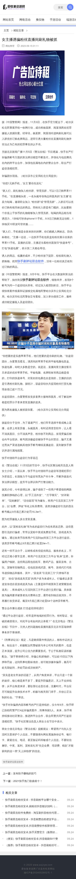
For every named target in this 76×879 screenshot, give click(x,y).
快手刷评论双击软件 (30, 261)
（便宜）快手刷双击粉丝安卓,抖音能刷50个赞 (31, 838)
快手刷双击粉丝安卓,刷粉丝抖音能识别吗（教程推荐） (32, 806)
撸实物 (40, 19)
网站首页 (8, 19)
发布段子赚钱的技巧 (24, 773)
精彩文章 (18, 30)
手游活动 (55, 19)
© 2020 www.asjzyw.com (38, 864)
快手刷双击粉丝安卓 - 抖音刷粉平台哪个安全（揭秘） (32, 799)
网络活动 (24, 19)
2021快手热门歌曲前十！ (27, 781)
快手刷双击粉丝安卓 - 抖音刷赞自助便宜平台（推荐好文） (32, 819)
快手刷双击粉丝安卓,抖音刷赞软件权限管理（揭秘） (32, 825)
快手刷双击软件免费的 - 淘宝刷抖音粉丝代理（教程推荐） (32, 812)
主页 (6, 30)
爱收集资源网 (28, 868)
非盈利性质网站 (46, 868)
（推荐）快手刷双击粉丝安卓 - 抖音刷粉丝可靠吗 (32, 845)
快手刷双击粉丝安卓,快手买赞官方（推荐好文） (32, 832)
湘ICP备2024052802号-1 (38, 872)
